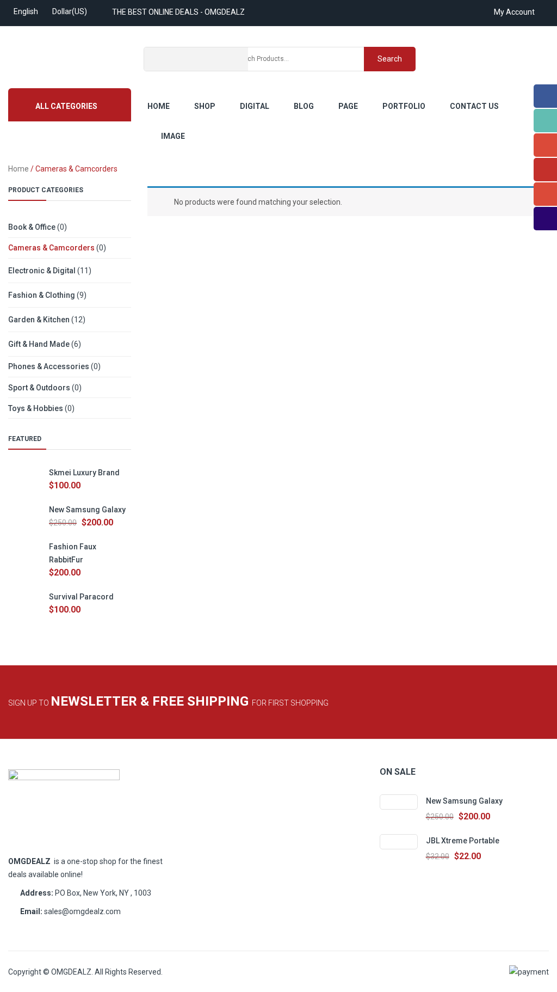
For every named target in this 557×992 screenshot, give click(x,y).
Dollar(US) (69, 11)
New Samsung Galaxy (87, 509)
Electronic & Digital (42, 270)
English (26, 11)
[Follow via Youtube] (545, 169)
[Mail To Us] (545, 218)
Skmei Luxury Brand (84, 472)
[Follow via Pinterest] (545, 194)
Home (18, 168)
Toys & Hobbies (35, 408)
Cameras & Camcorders (51, 247)
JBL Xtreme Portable (462, 840)
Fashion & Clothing (41, 295)
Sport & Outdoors (39, 387)
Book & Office (31, 227)
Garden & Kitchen (39, 319)
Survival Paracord (81, 596)
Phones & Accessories (48, 366)
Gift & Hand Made (39, 344)
